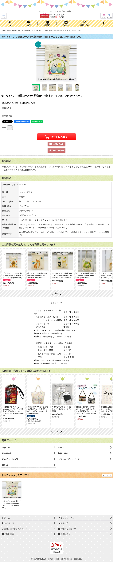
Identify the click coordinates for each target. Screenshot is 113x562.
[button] (4, 16)
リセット (108, 475)
